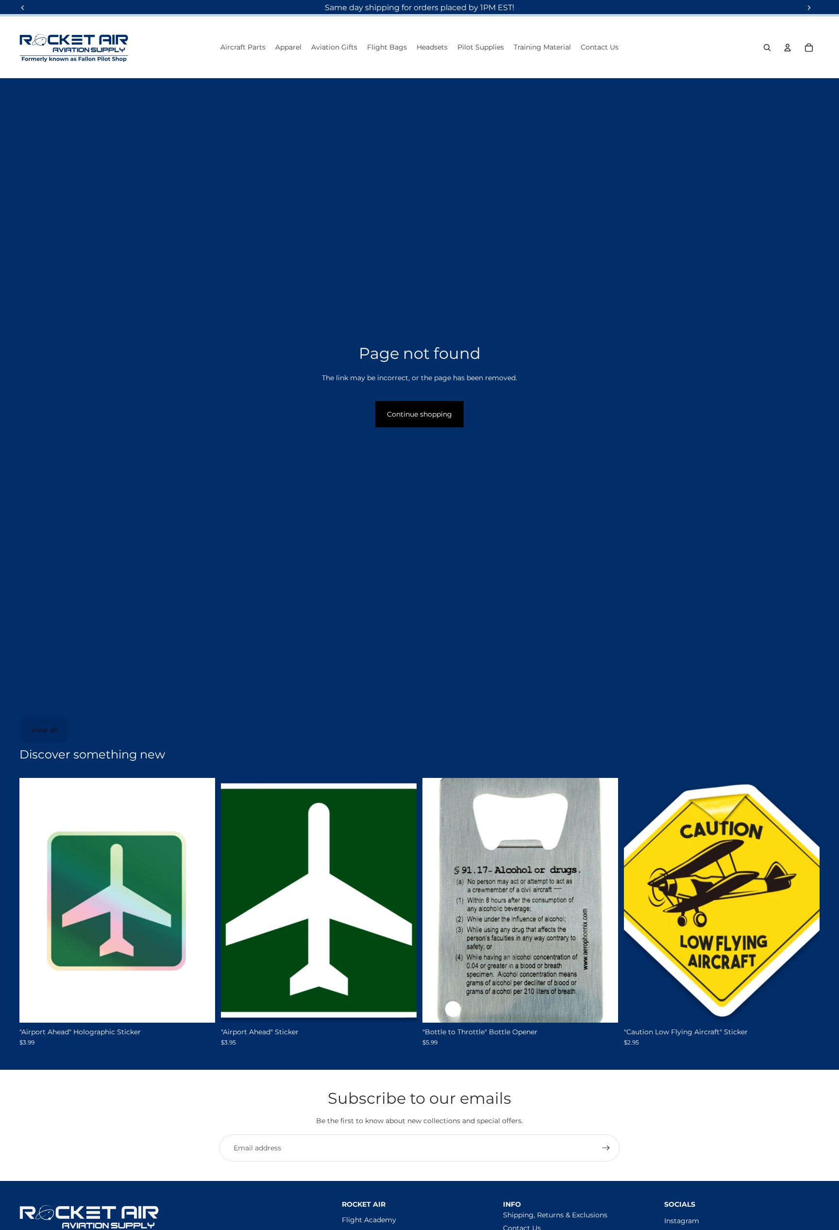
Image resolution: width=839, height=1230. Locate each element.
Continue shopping (419, 414)
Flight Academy (369, 1219)
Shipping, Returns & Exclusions (555, 1215)
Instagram (681, 1220)
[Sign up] (606, 1148)
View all (44, 729)
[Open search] (767, 47)
